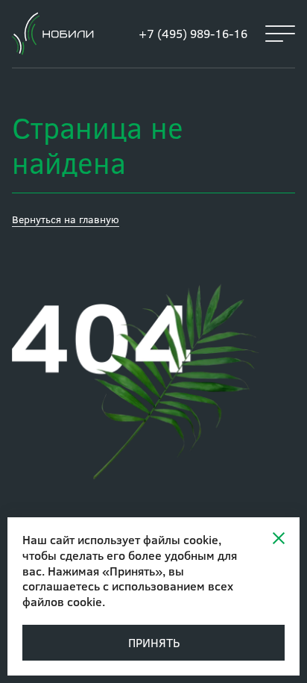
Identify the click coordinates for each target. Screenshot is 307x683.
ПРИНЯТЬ (154, 642)
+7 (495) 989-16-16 (193, 33)
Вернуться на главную (65, 219)
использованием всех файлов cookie (127, 593)
